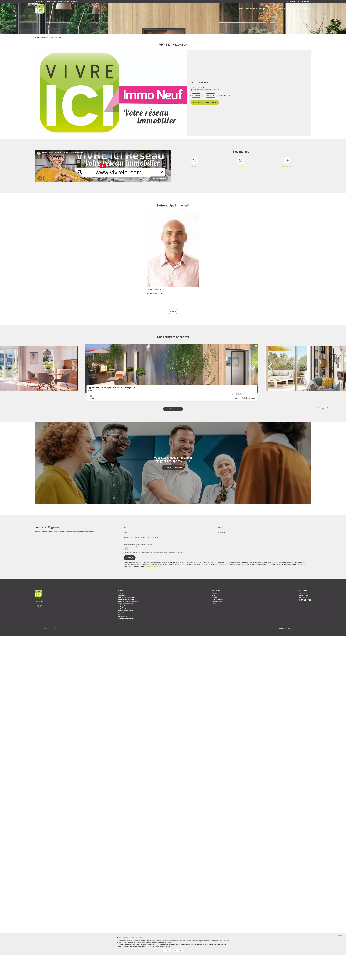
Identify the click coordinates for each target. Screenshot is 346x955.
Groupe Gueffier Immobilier (126, 604)
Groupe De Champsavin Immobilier (128, 602)
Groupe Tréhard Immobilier (126, 610)
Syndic (272, 9)
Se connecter (309, 9)
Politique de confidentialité (126, 619)
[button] (40, 102)
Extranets (285, 1)
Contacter (197, 95)
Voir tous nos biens (174, 409)
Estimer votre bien (300, 9)
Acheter (249, 9)
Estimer (214, 597)
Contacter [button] (211, 95)
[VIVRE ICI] (40, 8)
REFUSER (167, 951)
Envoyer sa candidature (174, 468)
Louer (255, 9)
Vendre (241, 9)
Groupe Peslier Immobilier (125, 606)
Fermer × (340, 936)
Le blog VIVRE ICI (294, 1)
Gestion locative (217, 602)
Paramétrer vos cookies (163, 947)
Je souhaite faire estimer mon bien (205, 102)
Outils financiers (303, 593)
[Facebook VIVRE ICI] (299, 600)
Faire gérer (263, 9)
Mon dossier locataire (305, 597)
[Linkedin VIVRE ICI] (305, 600)
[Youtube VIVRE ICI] (309, 600)
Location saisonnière (285, 9)
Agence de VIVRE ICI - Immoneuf (244, 398)
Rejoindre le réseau (63, 1)
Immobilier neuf (217, 606)
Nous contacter (305, 1)
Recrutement (75, 1)
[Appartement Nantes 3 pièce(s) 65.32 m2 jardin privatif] (171, 368)
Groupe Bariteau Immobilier (126, 599)
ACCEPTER (178, 951)
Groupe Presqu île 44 (124, 608)
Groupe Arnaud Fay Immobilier (127, 597)
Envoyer (130, 558)
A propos (120, 593)
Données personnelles (60, 629)
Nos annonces (225, 95)
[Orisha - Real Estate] (307, 629)
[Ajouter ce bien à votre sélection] (76, 348)
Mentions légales (123, 616)
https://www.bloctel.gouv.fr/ (154, 567)
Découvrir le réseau (50, 1)
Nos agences (39, 1)
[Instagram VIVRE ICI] (302, 600)
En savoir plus (150, 947)
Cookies (69, 629)
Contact (120, 614)
